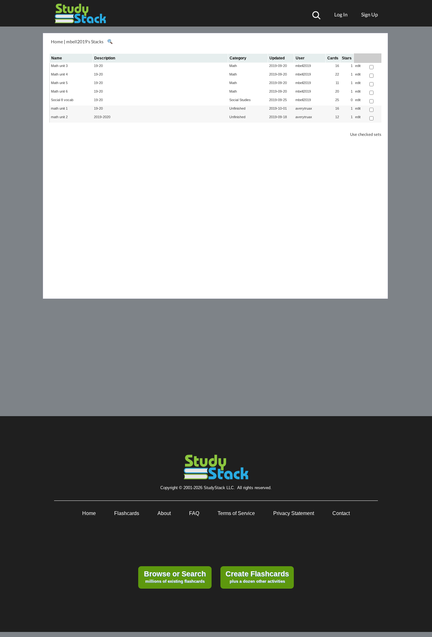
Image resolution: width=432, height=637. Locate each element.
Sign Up (369, 14)
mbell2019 (303, 66)
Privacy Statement (293, 513)
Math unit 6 (59, 91)
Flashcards (126, 513)
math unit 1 (59, 108)
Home (57, 41)
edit (358, 66)
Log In (341, 14)
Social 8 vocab (62, 100)
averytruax (303, 108)
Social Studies (240, 100)
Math (233, 66)
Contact (341, 513)
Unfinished (237, 108)
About (164, 513)
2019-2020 (102, 117)
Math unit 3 (59, 66)
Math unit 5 (59, 83)
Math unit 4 (59, 74)
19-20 (98, 66)
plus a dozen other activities (257, 577)
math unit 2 (59, 117)
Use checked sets (365, 134)
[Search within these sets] (110, 42)
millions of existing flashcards (175, 577)
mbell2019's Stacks (84, 41)
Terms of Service (236, 513)
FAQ (194, 513)
